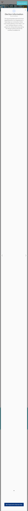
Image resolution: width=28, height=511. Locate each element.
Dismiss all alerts (22, 3)
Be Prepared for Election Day (14, 504)
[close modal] (25, 10)
